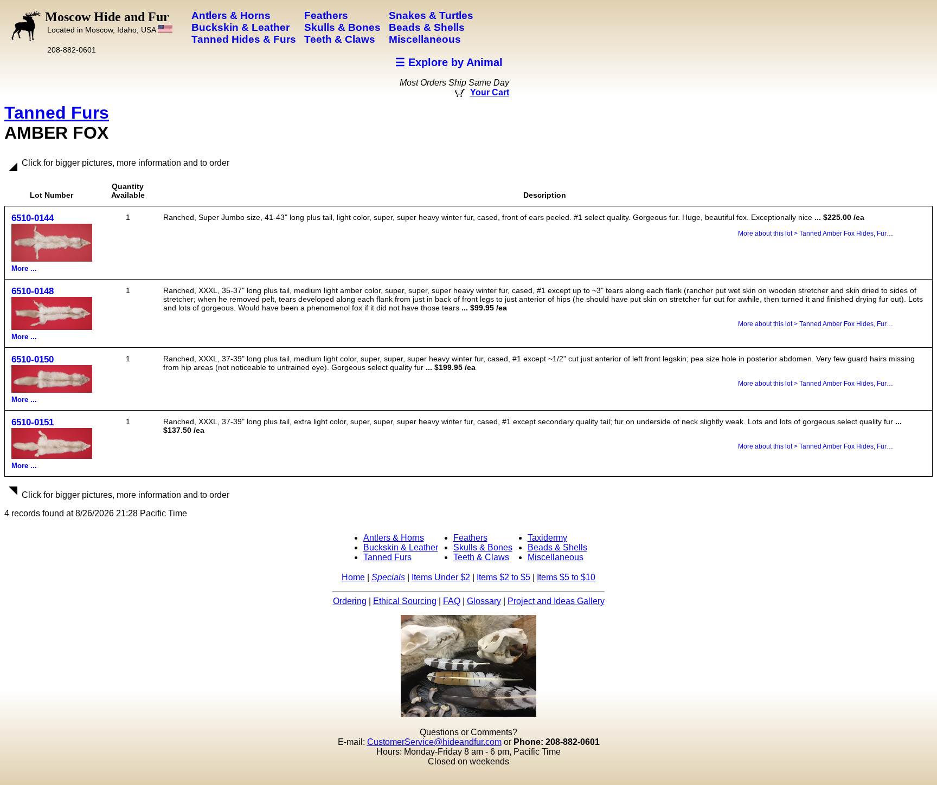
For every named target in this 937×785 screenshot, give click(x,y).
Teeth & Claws (481, 557)
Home (353, 577)
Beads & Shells (557, 547)
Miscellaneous (555, 557)
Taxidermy (547, 537)
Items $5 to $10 (566, 577)
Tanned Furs (56, 112)
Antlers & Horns (393, 537)
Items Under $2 (441, 577)
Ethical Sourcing (405, 601)
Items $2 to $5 (503, 577)
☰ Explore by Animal (449, 62)
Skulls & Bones (482, 547)
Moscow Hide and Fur (107, 22)
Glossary (484, 601)
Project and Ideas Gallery (556, 601)
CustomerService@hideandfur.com (434, 742)
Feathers (470, 537)
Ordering (350, 601)
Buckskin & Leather (400, 547)
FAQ (451, 601)
